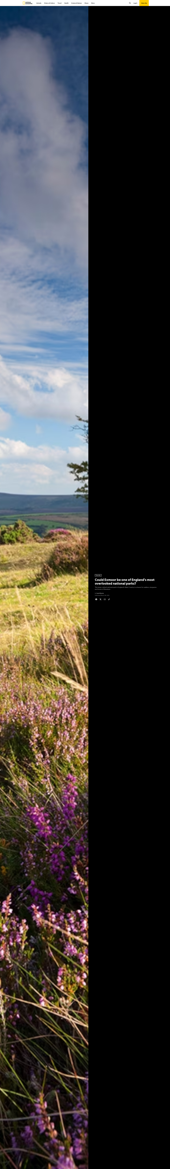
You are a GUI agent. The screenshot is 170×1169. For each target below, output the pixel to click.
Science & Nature (76, 3)
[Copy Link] (109, 599)
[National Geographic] (27, 3)
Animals (38, 3)
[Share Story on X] (100, 599)
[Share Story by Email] (104, 599)
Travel (59, 3)
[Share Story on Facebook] (96, 599)
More (93, 3)
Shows (86, 3)
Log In (135, 3)
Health (66, 3)
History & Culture (49, 3)
